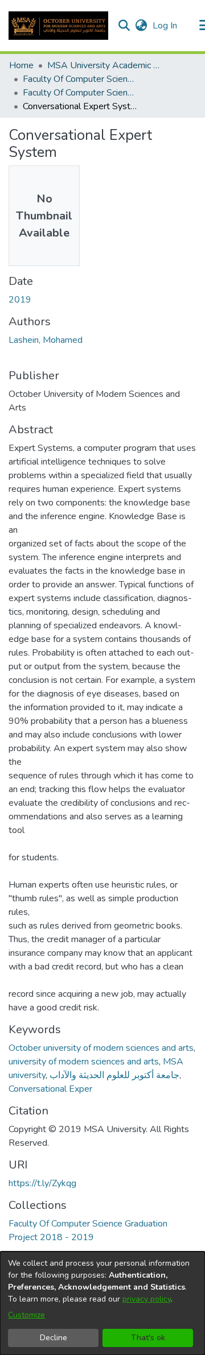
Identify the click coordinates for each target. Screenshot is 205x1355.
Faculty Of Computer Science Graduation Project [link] (80, 79)
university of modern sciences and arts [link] (84, 1061)
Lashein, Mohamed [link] (46, 340)
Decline (53, 1337)
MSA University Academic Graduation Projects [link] (104, 65)
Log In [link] (165, 25)
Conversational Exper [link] (50, 1089)
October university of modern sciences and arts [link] (101, 1048)
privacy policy (146, 1299)
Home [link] (21, 65)
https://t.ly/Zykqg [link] (42, 1183)
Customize (26, 1315)
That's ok (148, 1337)
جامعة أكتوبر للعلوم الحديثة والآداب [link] (114, 1075)
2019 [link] (20, 299)
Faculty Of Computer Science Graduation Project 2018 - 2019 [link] (80, 92)
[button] (58, 25)
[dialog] (102, 1303)
